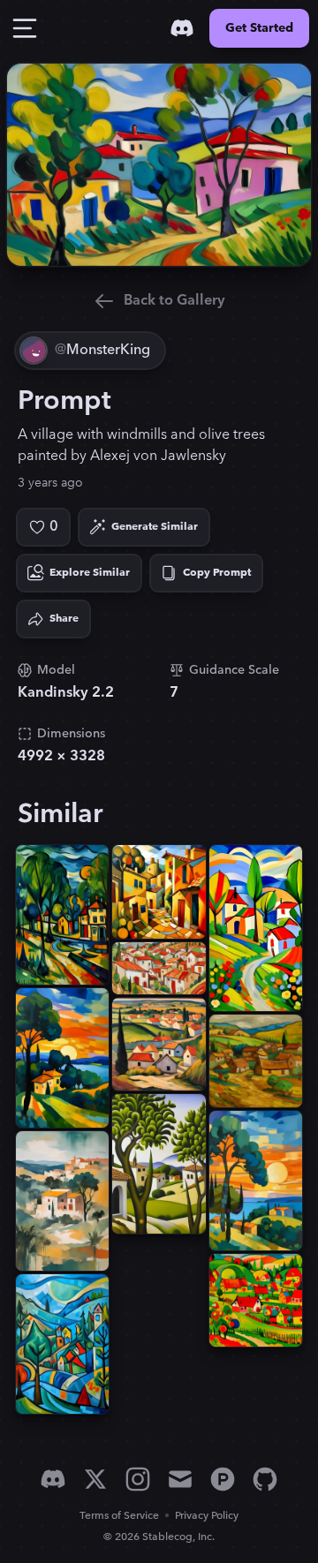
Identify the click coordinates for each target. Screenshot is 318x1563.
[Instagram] (138, 1479)
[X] (95, 1479)
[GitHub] (265, 1479)
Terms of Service (119, 1515)
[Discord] (182, 28)
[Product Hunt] (222, 1479)
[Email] (180, 1479)
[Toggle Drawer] (24, 28)
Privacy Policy (206, 1515)
